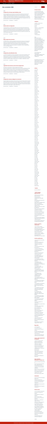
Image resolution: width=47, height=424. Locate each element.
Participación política (37, 32)
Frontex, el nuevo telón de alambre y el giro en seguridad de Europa (40, 14)
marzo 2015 (36, 107)
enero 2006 (36, 184)
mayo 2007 (36, 166)
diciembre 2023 (37, 77)
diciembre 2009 (37, 142)
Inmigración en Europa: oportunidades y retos (12, 12)
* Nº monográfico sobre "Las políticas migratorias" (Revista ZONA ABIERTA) (40, 278)
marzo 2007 (36, 168)
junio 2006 (36, 178)
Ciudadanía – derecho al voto (38, 23)
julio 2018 (36, 95)
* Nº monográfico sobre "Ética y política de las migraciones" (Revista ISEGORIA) (39, 260)
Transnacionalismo (37, 34)
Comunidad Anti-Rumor (38, 328)
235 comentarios (16, 86)
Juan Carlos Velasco (37, 189)
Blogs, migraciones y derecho (9, 39)
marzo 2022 (36, 81)
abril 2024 (36, 76)
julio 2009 (36, 146)
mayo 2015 (36, 106)
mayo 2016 (36, 103)
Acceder (36, 419)
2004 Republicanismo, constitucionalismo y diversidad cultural (39, 198)
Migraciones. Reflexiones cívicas (15, 0)
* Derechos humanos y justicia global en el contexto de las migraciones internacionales (39, 341)
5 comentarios (16, 20)
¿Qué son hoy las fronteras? (38, 15)
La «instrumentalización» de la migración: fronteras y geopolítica (39, 12)
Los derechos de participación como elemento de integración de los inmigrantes (39, 315)
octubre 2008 (36, 151)
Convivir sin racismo (37, 329)
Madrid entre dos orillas (38, 396)
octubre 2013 (36, 115)
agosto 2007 (36, 162)
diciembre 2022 (37, 80)
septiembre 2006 (37, 175)
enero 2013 (36, 121)
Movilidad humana (37, 31)
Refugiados (36, 33)
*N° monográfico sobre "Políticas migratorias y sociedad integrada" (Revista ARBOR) (39, 296)
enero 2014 (36, 113)
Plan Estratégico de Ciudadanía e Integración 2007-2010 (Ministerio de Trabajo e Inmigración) (39, 407)
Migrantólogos (37, 350)
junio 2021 (36, 83)
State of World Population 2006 (39, 373)
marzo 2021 (36, 84)
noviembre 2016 (37, 100)
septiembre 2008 (37, 152)
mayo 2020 (36, 89)
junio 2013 (36, 119)
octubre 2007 (36, 160)
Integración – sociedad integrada (39, 27)
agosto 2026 (36, 69)
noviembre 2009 (37, 143)
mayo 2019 (36, 92)
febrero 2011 (36, 131)
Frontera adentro (37, 333)
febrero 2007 (36, 169)
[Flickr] (37, 1)
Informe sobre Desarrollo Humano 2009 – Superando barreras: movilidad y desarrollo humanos (39, 364)
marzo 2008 (36, 158)
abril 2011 (36, 129)
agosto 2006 (36, 176)
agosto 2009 (36, 145)
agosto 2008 (36, 153)
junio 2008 (36, 155)
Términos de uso (16, 422)
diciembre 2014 (37, 108)
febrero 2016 (36, 105)
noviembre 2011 (37, 127)
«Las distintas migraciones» (38, 248)
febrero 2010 (36, 139)
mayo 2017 (36, 98)
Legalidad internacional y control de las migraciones (13, 65)
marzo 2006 (36, 182)
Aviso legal (31, 422)
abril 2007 (36, 167)
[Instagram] (38, 1)
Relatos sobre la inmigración (8, 25)
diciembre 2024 (37, 75)
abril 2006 (36, 181)
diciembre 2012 (37, 122)
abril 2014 (36, 111)
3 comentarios (16, 47)
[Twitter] (35, 1)
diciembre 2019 (37, 90)
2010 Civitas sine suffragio (38, 210)
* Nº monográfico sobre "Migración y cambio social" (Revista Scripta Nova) (39, 281)
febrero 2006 (36, 183)
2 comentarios (15, 73)
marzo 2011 (36, 130)
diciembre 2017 (37, 97)
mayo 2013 (36, 120)
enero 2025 (36, 74)
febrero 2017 (36, 99)
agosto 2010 (36, 136)
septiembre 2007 (37, 161)
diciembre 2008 (37, 150)
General (4, 24)
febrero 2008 (36, 159)
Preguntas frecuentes (22, 422)
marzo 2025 (36, 73)
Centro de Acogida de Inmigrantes (39, 391)
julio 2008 (36, 154)
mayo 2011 (36, 128)
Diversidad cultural (37, 24)
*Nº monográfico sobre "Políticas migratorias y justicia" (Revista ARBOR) (39, 299)
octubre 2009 (36, 144)
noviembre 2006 (37, 173)
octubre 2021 (36, 82)
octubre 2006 (36, 174)
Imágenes (13, 3)
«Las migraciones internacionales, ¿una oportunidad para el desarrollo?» (39, 250)
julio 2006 (36, 177)
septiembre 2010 (37, 135)
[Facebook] (33, 1)
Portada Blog (9, 3)
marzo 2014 (36, 112)
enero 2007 (36, 170)
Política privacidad (27, 422)
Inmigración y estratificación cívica (10, 53)
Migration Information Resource (39, 370)
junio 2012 (36, 123)
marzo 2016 (36, 104)
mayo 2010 (36, 137)
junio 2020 (36, 88)
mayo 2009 (36, 147)
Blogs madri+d (4, 3)
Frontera (36, 25)
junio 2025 (36, 72)
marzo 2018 (36, 96)
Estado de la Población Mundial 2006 (40, 361)
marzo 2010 (36, 138)
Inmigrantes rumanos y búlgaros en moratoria (12, 79)
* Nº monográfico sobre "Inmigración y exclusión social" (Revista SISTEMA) (39, 267)
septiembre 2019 (37, 91)
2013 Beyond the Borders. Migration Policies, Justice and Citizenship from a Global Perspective (40, 218)
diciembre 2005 (37, 185)
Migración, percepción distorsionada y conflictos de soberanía (40, 17)
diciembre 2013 (37, 114)
